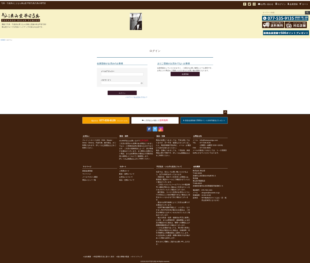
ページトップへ (225, 112)
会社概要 (196, 166)
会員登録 (293, 4)
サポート (123, 166)
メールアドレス (108, 71)
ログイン (282, 4)
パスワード (106, 80)
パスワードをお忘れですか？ (136, 97)
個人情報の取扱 (123, 257)
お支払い (86, 136)
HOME (3, 40)
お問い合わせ (267, 4)
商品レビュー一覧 (89, 180)
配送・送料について (126, 174)
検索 (307, 12)
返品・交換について (126, 180)
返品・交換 (160, 136)
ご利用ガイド (108, 145)
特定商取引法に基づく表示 (104, 257)
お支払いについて (126, 177)
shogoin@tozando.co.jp (211, 193)
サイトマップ (137, 257)
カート (305, 4)
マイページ (87, 166)
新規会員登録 (87, 171)
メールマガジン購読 (90, 177)
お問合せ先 (197, 136)
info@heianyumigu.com (209, 140)
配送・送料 (124, 136)
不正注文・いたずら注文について (169, 166)
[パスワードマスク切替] (141, 83)
